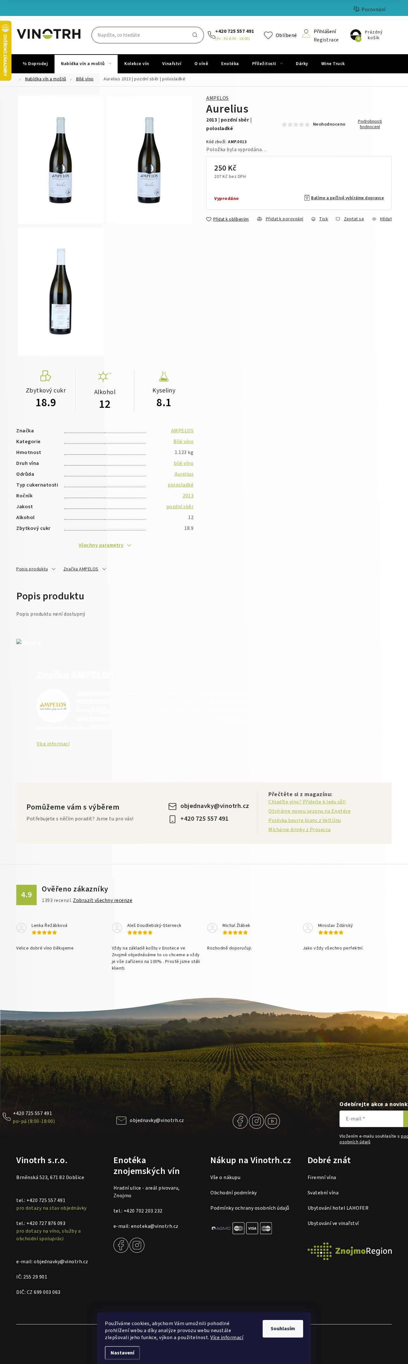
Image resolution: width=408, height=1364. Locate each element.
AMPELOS (217, 98)
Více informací (226, 1337)
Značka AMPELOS (80, 569)
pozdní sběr (180, 506)
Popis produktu (32, 569)
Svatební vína (323, 1192)
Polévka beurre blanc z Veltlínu (304, 820)
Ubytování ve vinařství (333, 1223)
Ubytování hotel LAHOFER (338, 1208)
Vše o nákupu (225, 1177)
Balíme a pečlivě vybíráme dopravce (347, 198)
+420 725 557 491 (234, 31)
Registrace (326, 39)
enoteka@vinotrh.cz (154, 1226)
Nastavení (122, 1352)
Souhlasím (283, 1328)
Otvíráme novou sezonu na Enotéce (309, 811)
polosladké (180, 484)
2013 (188, 495)
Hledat (195, 35)
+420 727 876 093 (45, 1223)
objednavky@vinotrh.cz (214, 806)
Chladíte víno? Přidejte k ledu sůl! (307, 801)
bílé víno (184, 463)
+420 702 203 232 (143, 1210)
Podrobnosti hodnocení (370, 124)
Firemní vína (322, 1177)
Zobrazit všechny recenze (102, 900)
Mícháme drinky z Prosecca (299, 829)
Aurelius (184, 474)
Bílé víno (183, 441)
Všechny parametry (101, 545)
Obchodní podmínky (233, 1192)
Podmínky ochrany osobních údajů (249, 1208)
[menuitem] (35, 63)
